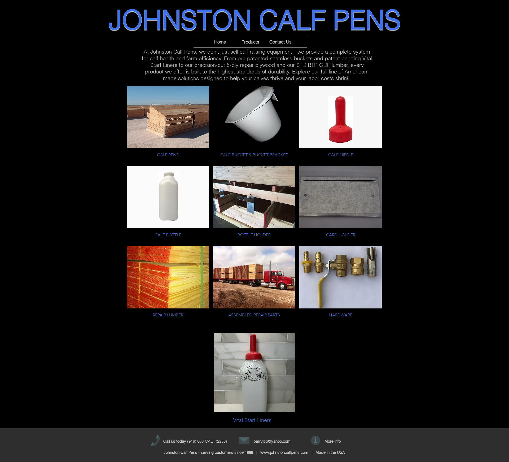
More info (332, 441)
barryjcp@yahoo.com (272, 441)
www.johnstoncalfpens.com (284, 452)
